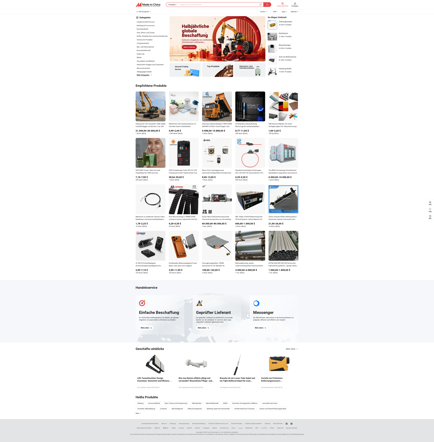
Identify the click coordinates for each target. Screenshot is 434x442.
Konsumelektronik (144, 50)
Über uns (164, 423)
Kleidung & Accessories (146, 25)
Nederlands (248, 428)
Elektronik (140, 54)
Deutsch (197, 428)
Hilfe (274, 12)
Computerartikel (143, 43)
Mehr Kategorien (143, 75)
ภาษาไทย (264, 428)
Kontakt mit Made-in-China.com (218, 423)
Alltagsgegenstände (144, 72)
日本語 (173, 428)
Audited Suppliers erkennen (253, 423)
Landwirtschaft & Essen (145, 22)
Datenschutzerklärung (199, 423)
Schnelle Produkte (236, 423)
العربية (240, 428)
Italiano (214, 428)
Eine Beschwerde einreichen (150, 423)
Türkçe (272, 428)
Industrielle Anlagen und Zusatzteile (150, 64)
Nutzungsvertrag (184, 423)
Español (189, 428)
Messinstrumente (143, 68)
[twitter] (291, 423)
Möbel (139, 57)
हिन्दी (257, 428)
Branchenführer (278, 423)
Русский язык (224, 428)
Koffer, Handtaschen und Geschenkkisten (152, 36)
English (149, 428)
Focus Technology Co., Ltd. (215, 432)
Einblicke (267, 423)
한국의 (234, 428)
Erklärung (173, 423)
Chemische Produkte (144, 40)
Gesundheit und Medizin (146, 61)
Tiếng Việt (280, 428)
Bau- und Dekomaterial (145, 47)
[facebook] (287, 423)
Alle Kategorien (144, 12)
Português (206, 428)
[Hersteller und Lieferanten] (148, 4)
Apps (283, 12)
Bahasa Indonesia (291, 428)
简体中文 (157, 428)
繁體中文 (165, 428)
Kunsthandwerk (142, 29)
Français (181, 428)
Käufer (262, 12)
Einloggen (294, 6)
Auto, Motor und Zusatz (145, 32)
